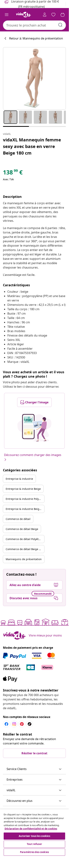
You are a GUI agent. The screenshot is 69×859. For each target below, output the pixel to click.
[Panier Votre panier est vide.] (62, 15)
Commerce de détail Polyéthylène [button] (25, 539)
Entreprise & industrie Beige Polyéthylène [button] (25, 509)
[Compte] (45, 15)
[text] (13, 173)
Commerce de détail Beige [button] (22, 529)
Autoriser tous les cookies (34, 836)
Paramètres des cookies (34, 852)
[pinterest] (22, 724)
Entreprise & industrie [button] (19, 478)
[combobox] (34, 25)
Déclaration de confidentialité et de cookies (31, 828)
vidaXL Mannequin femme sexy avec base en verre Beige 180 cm (32, 146)
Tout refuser (34, 844)
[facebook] (6, 724)
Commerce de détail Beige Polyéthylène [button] (25, 549)
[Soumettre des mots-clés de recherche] (60, 25)
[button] (34, 769)
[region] (34, 833)
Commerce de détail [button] (18, 519)
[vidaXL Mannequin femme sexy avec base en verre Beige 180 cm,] (34, 78)
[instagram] (14, 724)
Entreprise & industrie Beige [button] (23, 489)
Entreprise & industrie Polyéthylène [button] (25, 499)
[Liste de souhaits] (53, 15)
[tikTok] (29, 724)
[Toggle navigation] (6, 14)
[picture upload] (34, 427)
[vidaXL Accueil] (23, 14)
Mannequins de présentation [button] (24, 559)
